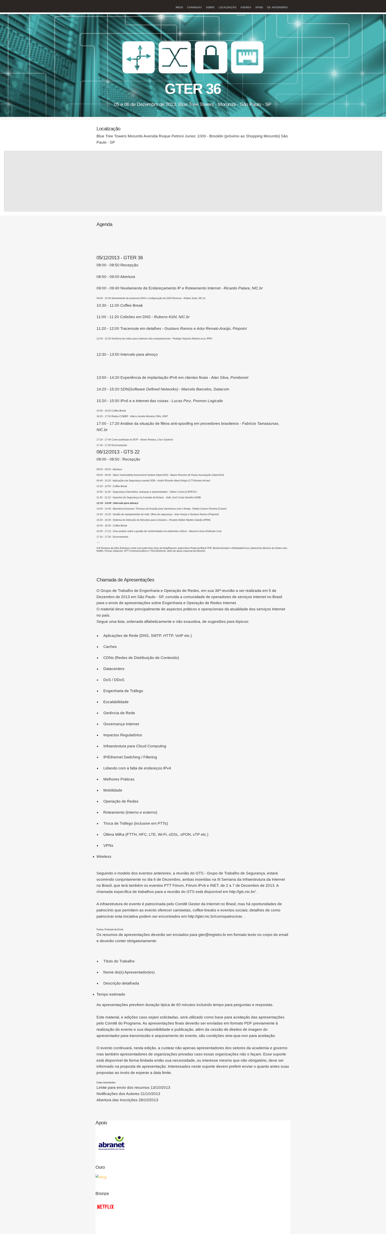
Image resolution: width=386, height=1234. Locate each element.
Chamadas (194, 7)
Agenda (245, 7)
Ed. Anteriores (277, 7)
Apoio (259, 7)
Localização (227, 7)
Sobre (210, 7)
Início (179, 7)
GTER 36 (193, 88)
